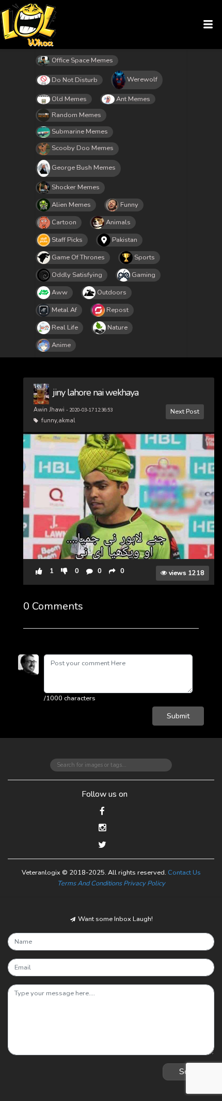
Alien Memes (71, 204)
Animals (118, 222)
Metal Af (64, 310)
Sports (144, 257)
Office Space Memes (82, 60)
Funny (129, 204)
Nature (117, 327)
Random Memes (76, 115)
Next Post (184, 411)
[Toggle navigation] (208, 24)
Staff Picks (67, 239)
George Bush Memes (84, 167)
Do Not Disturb (75, 80)
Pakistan (124, 239)
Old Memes (69, 99)
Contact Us (184, 872)
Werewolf (142, 79)
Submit (178, 716)
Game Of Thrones (78, 257)
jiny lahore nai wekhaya (95, 392)
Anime (61, 345)
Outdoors (111, 292)
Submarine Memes (80, 131)
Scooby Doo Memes (83, 148)
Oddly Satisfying (77, 275)
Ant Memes (133, 99)
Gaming (143, 275)
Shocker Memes (76, 187)
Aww (60, 292)
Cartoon (64, 222)
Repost (117, 310)
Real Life (65, 327)
